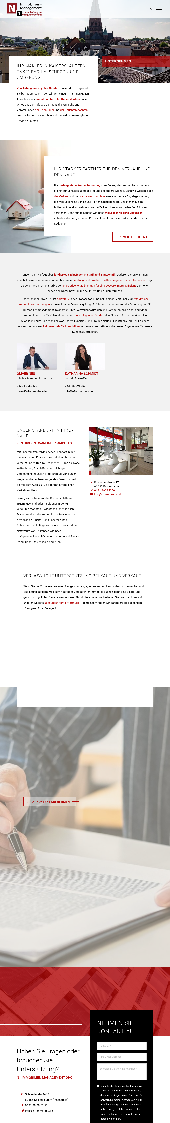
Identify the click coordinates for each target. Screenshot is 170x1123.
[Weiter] (146, 451)
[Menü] (158, 9)
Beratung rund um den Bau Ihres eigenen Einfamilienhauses (109, 280)
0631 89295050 (104, 490)
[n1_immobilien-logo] (41, 9)
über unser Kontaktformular (61, 602)
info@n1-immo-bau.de (108, 494)
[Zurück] (97, 451)
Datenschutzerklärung (126, 1086)
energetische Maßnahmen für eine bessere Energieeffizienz (99, 285)
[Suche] (151, 9)
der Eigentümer (44, 110)
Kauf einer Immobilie (92, 196)
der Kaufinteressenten (74, 110)
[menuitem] (151, 9)
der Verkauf (61, 196)
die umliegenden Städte (88, 315)
